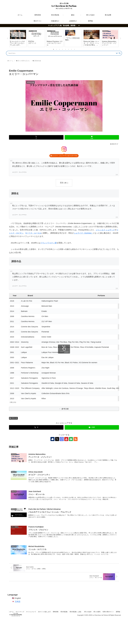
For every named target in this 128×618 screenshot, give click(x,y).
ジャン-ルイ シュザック (105, 230)
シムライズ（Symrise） (83, 233)
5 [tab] (65, 49)
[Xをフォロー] (57, 439)
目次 (62, 183)
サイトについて (31, 612)
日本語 (17, 602)
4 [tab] (63, 49)
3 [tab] (59, 49)
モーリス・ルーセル (33, 233)
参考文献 (65, 409)
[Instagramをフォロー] (62, 439)
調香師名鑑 (14, 418)
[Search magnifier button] (119, 53)
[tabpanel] (18, 38)
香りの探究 (97, 612)
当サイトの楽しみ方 (44, 612)
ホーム (11, 612)
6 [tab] (69, 49)
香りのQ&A (87, 612)
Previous (7, 38)
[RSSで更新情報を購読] (76, 439)
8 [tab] (75, 49)
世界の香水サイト (108, 612)
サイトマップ (20, 612)
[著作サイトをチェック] (52, 439)
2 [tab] (57, 49)
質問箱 (118, 612)
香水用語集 (64, 612)
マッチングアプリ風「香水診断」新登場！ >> (64, 25)
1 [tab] (53, 49)
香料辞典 (55, 612)
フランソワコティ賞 (48, 243)
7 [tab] (71, 49)
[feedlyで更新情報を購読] (71, 439)
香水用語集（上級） (76, 612)
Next (121, 38)
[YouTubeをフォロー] (66, 439)
